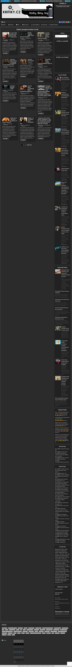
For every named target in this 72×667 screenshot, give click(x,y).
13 (21, 651)
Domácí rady (20, 628)
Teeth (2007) (62, 542)
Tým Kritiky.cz (36, 24)
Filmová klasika (31, 628)
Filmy (4, 24)
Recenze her (41, 631)
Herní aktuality (12, 629)
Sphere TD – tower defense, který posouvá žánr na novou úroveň (64, 152)
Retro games (4, 633)
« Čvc (14, 662)
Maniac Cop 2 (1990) (64, 534)
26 (19, 657)
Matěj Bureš (40, 66)
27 (21, 657)
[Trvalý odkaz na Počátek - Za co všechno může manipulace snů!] (23, 119)
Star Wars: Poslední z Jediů (12, 87)
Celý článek (6, 53)
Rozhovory (10, 633)
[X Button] (59, 22)
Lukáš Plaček (5, 66)
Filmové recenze (65, 628)
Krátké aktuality (49, 629)
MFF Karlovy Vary (63, 629)
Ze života (9, 635)
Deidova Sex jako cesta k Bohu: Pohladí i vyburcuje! (61, 500)
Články (13, 635)
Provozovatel (44, 24)
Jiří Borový (22, 38)
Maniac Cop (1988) (64, 533)
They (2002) (62, 540)
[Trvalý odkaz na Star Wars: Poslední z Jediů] (5, 86)
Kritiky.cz (63, 3)
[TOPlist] (4, 640)
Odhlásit (61, 589)
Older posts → (30, 145)
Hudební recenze (30, 629)
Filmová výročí (38, 628)
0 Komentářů (5, 40)
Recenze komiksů (54, 631)
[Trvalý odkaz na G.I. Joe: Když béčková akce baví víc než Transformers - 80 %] (5, 34)
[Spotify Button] (68, 22)
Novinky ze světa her (17, 631)
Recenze (36, 631)
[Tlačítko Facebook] (61, 22)
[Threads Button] (63, 22)
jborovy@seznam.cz (64, 614)
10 (14, 651)
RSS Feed (57, 594)
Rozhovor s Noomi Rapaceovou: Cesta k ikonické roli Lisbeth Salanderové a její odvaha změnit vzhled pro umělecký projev (62, 437)
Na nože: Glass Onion (31, 60)
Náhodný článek (54, 24)
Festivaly (25, 628)
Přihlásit (57, 589)
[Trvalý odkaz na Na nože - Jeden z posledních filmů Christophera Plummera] (23, 87)
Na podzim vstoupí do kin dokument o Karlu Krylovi (62, 470)
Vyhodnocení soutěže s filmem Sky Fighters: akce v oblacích (61, 455)
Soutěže (18, 633)
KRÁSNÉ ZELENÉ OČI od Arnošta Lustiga (65, 328)
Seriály (11, 24)
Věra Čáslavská (63, 514)
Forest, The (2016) (64, 488)
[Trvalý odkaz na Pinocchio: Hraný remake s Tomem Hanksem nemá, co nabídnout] (41, 61)
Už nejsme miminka (64, 474)
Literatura (26, 24)
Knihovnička (36, 629)
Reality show (31, 631)
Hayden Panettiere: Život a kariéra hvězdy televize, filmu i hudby (65, 230)
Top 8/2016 (61, 521)
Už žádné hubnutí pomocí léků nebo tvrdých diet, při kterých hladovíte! (62, 491)
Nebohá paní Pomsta (64, 462)
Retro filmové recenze (62, 631)
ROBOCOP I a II (59, 582)
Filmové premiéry (57, 628)
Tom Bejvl (22, 93)
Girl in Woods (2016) (64, 496)
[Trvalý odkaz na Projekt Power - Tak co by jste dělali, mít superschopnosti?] (5, 119)
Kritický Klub (42, 629)
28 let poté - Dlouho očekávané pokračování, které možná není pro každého (62, 429)
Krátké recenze (56, 629)
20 (21, 654)
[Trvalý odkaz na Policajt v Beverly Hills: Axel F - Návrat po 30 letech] (23, 33)
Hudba (24, 629)
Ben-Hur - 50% (63, 473)
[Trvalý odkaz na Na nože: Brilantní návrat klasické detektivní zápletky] (41, 34)
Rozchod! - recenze (64, 457)
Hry (19, 24)
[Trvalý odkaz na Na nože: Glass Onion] (23, 61)
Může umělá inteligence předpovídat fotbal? (61, 551)
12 (19, 651)
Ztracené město (63, 451)
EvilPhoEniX (30, 62)
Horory (17, 629)
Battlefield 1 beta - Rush (65, 539)
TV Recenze (49, 633)
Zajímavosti (57, 633)
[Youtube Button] (66, 22)
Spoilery (27, 633)
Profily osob (25, 631)
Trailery (43, 633)
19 (19, 654)
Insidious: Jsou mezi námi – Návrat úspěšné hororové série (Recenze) (65, 250)
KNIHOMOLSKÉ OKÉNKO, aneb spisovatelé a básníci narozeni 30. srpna (65, 273)
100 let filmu (4, 628)
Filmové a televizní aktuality (47, 628)
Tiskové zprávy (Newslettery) (35, 633)
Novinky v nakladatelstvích (7, 631)
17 (14, 654)
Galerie (6, 629)
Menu (4, 22)
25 (16, 657)
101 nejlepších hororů (12, 628)
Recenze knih (47, 631)
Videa (53, 633)
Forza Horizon (63, 526)
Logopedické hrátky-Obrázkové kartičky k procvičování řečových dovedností (65, 345)
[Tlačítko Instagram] (64, 22)
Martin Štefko (40, 125)
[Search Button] (70, 22)
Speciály (23, 633)
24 (14, 657)
